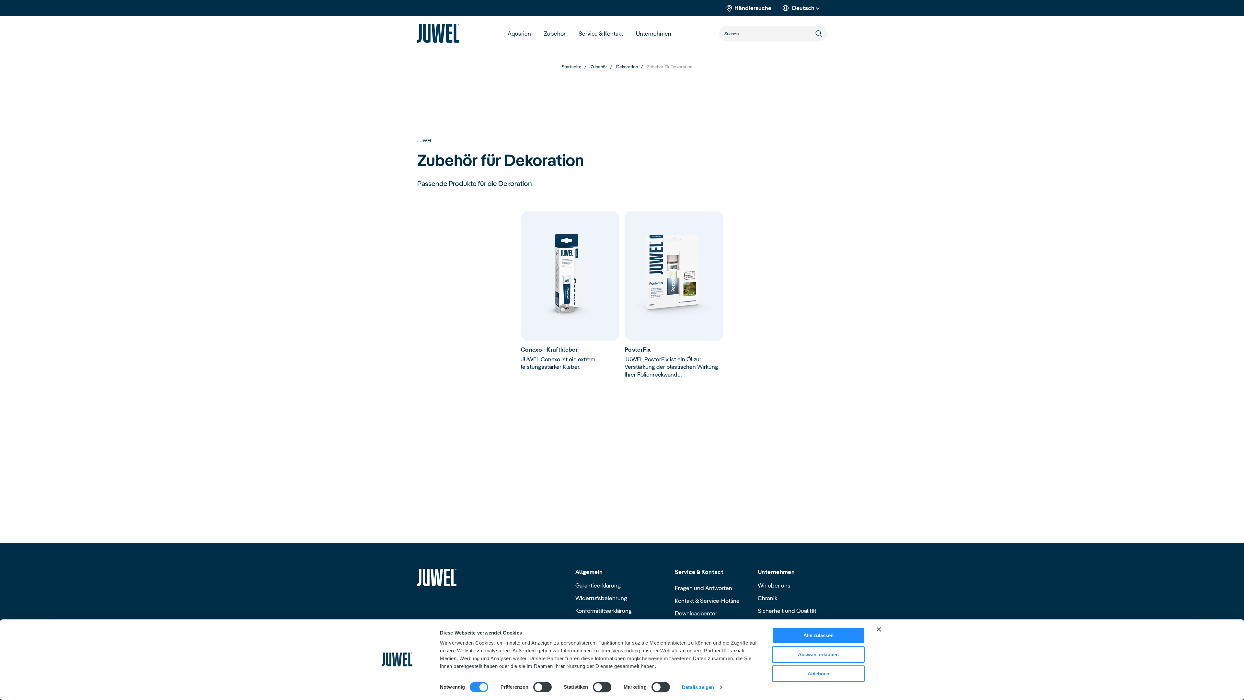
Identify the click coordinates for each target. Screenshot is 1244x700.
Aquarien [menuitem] (519, 33)
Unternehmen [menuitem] (653, 33)
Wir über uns (774, 585)
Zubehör (599, 67)
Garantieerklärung (598, 585)
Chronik (767, 598)
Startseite (572, 67)
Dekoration (627, 67)
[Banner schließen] (879, 629)
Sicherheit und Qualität (787, 610)
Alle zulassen (818, 635)
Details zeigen (698, 687)
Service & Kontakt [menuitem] (601, 33)
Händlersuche (752, 8)
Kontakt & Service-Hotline (707, 600)
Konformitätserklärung (603, 610)
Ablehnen (818, 673)
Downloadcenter (696, 613)
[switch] (542, 687)
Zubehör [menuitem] (555, 33)
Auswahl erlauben (818, 654)
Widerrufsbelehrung (601, 598)
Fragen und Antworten (703, 588)
